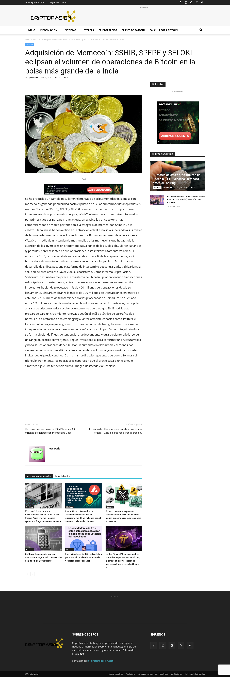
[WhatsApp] (51, 85)
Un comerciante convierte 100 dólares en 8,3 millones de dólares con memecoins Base (50, 431)
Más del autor (62, 476)
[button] (201, 30)
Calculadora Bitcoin (164, 30)
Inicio (31, 30)
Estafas (89, 30)
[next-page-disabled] (32, 574)
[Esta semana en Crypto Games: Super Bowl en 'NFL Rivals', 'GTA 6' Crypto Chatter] (157, 200)
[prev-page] (27, 574)
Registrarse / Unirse (58, 2)
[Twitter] (196, 2)
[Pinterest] (44, 85)
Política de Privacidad (195, 673)
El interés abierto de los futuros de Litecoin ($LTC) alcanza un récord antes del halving (176, 179)
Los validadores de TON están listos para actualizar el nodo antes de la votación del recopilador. (83, 557)
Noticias (70, 30)
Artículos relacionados (39, 476)
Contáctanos (176, 673)
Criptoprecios (107, 30)
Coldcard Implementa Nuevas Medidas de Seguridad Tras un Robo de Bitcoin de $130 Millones (43, 557)
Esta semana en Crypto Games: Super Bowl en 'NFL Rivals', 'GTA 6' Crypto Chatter (186, 199)
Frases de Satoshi (133, 30)
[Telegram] (191, 2)
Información (48, 30)
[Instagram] (185, 2)
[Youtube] (202, 2)
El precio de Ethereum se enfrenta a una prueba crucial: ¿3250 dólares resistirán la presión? (115, 431)
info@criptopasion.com (100, 660)
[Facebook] (180, 2)
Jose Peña (33, 77)
